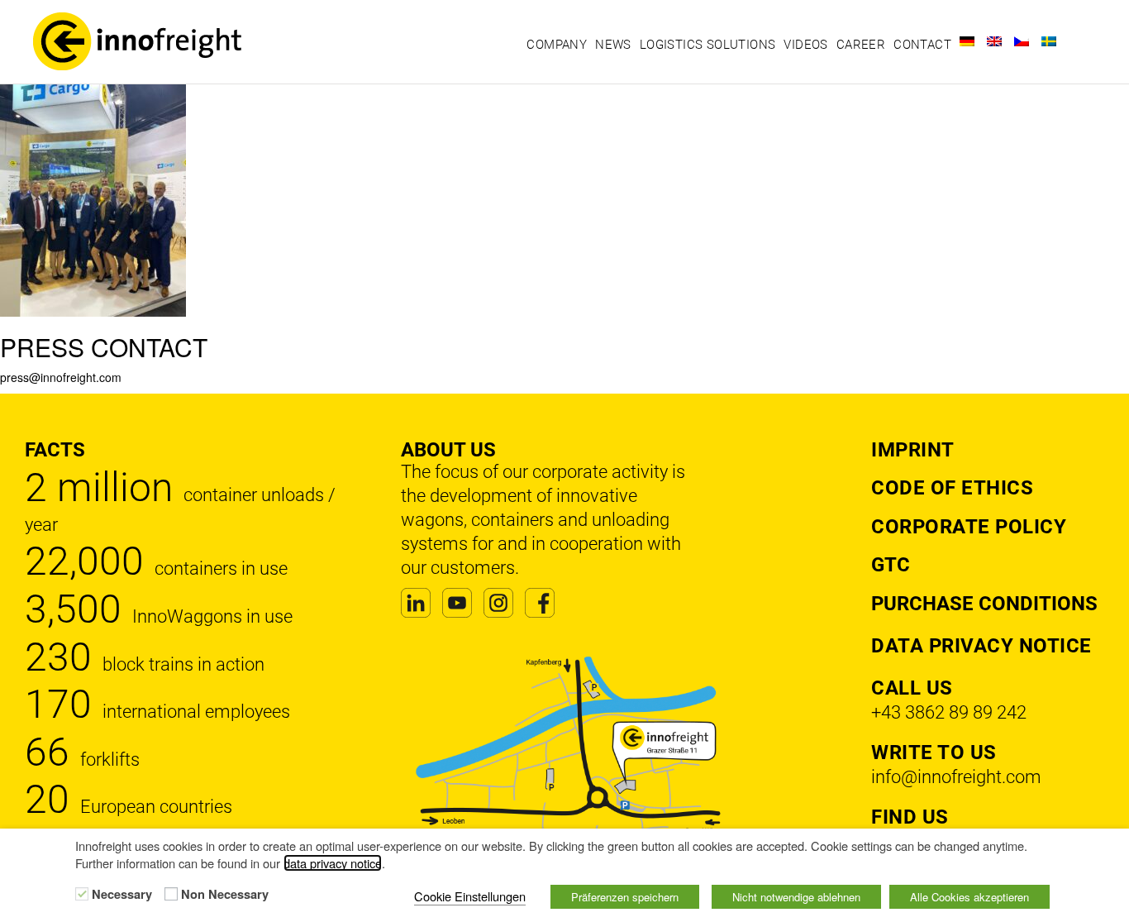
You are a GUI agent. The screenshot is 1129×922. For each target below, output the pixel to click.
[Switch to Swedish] (1048, 41)
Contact (922, 44)
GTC (890, 564)
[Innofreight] (151, 41)
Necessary (122, 894)
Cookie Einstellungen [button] (470, 896)
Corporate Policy (968, 526)
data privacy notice (332, 863)
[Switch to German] (967, 41)
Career (860, 44)
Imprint (913, 449)
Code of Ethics (952, 487)
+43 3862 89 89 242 (949, 712)
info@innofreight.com (956, 777)
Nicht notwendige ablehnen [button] (796, 897)
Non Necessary (225, 894)
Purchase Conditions (984, 603)
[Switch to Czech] (1021, 41)
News (613, 44)
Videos (805, 44)
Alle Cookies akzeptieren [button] (969, 897)
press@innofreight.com (60, 377)
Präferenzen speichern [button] (625, 897)
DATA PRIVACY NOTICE (981, 645)
